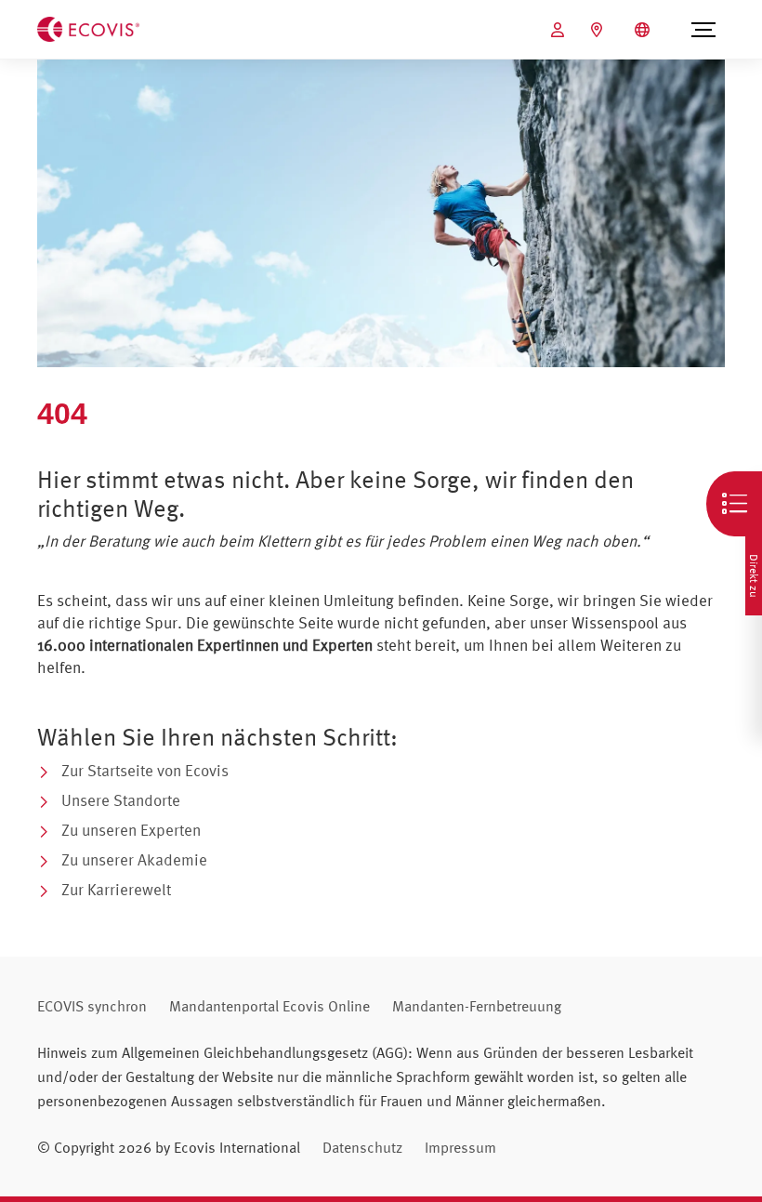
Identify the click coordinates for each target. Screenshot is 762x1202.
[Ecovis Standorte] (599, 29)
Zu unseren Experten (131, 830)
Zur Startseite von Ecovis (145, 770)
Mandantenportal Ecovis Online (269, 1005)
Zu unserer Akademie (134, 859)
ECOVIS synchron (92, 1005)
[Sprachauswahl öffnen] (644, 29)
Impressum (460, 1147)
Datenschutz (362, 1147)
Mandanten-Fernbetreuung (476, 1005)
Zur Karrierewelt (116, 889)
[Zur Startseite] (88, 28)
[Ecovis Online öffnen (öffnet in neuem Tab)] (560, 29)
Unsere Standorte (120, 800)
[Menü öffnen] (703, 29)
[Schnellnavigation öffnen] (734, 503)
